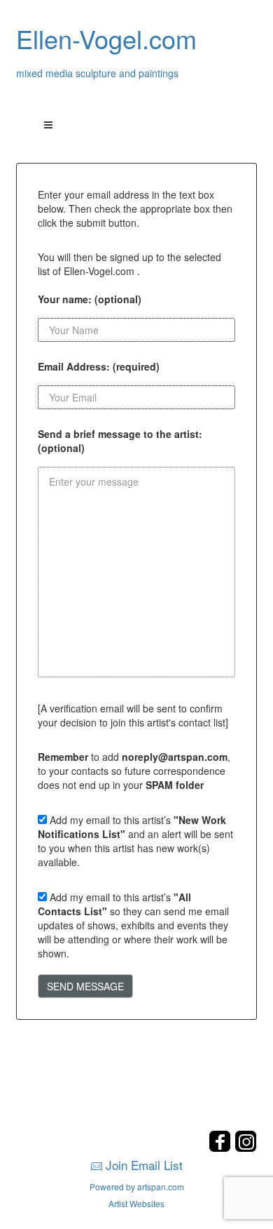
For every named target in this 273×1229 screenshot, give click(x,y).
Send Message (85, 986)
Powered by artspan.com (137, 1187)
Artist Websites (136, 1203)
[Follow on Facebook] (221, 1148)
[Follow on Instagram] (245, 1148)
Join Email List (144, 1165)
